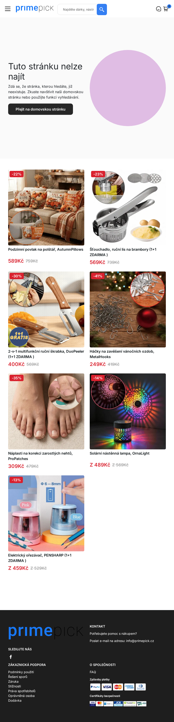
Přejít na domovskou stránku (40, 109)
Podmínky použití (21, 672)
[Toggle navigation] (8, 9)
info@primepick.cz (140, 641)
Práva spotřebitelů (21, 691)
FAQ (93, 672)
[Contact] (158, 8)
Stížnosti (14, 686)
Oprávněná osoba (21, 696)
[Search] (102, 9)
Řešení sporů (17, 677)
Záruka (13, 681)
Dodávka (15, 700)
